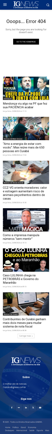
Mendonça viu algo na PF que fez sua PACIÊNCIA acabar (25, 105)
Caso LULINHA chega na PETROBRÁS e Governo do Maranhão (21, 279)
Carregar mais (25, 336)
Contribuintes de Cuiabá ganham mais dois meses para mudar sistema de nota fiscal (24, 322)
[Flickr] (19, 407)
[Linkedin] (26, 407)
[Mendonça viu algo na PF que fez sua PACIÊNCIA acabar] (26, 88)
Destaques (8, 99)
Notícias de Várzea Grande (13, 183)
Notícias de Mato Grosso (13, 139)
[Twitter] (33, 407)
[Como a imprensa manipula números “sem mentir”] (26, 219)
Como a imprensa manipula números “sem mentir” (21, 237)
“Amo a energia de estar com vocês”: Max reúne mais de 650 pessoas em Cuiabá (23, 147)
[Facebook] (12, 407)
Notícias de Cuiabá (11, 314)
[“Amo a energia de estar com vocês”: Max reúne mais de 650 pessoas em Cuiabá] (26, 128)
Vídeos (6, 230)
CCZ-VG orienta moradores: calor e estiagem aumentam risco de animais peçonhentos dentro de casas (25, 193)
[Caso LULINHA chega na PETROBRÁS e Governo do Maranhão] (26, 260)
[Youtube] (40, 407)
